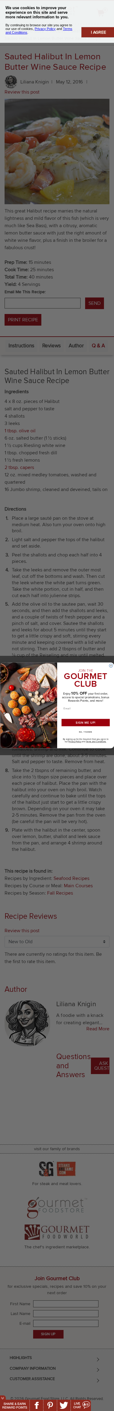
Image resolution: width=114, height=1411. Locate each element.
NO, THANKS (85, 732)
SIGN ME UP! (85, 722)
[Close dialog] (111, 666)
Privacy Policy (74, 741)
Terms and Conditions (96, 741)
